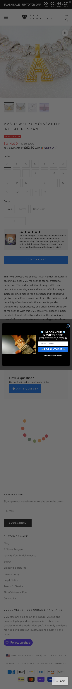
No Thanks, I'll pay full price (53, 355)
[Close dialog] (67, 326)
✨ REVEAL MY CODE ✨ (53, 349)
